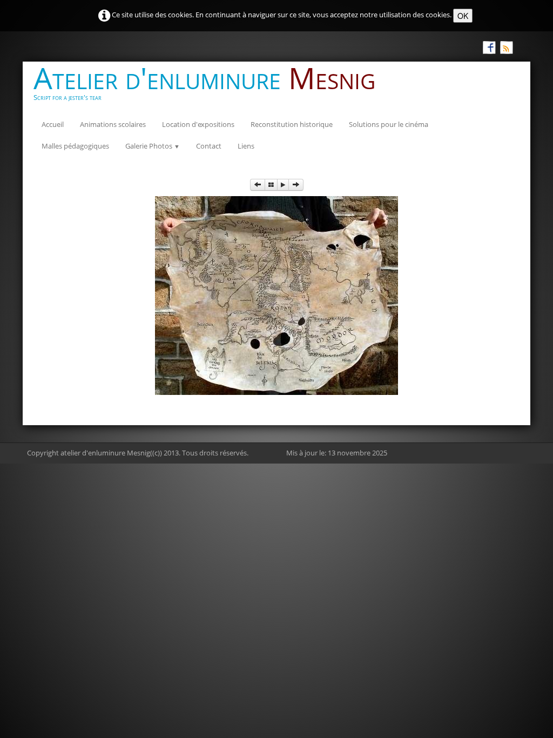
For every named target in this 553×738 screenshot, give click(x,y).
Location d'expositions (198, 124)
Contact (208, 146)
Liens (246, 146)
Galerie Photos (152, 146)
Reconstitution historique (292, 124)
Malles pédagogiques (75, 146)
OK (462, 15)
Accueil (53, 124)
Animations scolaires (113, 124)
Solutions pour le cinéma (388, 124)
